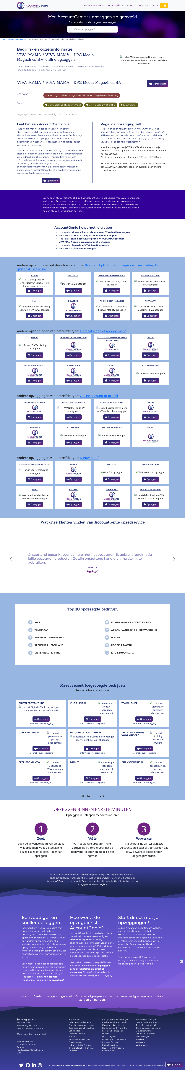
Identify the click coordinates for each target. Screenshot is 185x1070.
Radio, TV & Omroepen (113, 1048)
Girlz (112, 366)
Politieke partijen (110, 1045)
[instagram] (40, 1065)
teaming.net (129, 703)
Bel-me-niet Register (34, 402)
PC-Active (73, 301)
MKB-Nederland (150, 464)
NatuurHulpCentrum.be (86, 732)
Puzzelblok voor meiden (73, 338)
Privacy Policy (143, 1065)
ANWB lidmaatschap (150, 490)
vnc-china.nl (78, 703)
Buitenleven (73, 366)
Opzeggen (159, 83)
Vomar (73, 464)
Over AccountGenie (26, 1044)
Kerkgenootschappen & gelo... (116, 1019)
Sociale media (109, 1051)
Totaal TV (150, 301)
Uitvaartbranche (143, 1031)
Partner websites (25, 1041)
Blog (156, 5)
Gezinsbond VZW (29, 762)
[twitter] (21, 1065)
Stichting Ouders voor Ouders (132, 734)
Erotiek (72, 1036)
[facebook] (28, 1065)
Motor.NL (73, 276)
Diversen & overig (77, 1033)
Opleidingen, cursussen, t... (114, 1039)
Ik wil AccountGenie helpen (30, 1050)
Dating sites (74, 1031)
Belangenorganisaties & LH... (82, 1022)
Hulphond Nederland (49, 637)
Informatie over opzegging (41, 723)
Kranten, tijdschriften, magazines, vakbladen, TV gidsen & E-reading (81, 95)
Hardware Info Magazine (111, 276)
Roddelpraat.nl (121, 645)
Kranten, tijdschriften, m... (114, 1025)
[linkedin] (34, 1065)
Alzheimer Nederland (49, 645)
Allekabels (73, 428)
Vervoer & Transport (145, 1033)
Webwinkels (141, 1045)
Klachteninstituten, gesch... (115, 1022)
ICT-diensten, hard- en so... (81, 1048)
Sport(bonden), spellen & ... (148, 1022)
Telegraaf (41, 630)
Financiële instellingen (79, 1039)
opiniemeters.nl (29, 732)
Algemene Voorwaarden (157, 1065)
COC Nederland (150, 366)
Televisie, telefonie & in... (147, 1025)
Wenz (35, 490)
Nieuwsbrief (129, 105)
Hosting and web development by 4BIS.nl (113, 1065)
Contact (21, 1047)
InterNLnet (112, 490)
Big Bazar (35, 428)
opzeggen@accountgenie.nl (32, 1034)
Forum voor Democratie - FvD (34, 464)
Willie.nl (111, 464)
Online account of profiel (101, 105)
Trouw (34, 338)
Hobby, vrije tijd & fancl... (80, 1045)
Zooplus (73, 490)
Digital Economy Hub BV (76, 1065)
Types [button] (129, 5)
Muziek (105, 1033)
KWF (37, 622)
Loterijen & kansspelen (112, 1031)
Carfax (150, 402)
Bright (74, 762)
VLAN (34, 301)
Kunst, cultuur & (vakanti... (114, 1028)
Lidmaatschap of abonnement (64, 105)
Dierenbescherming (47, 652)
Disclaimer (133, 1065)
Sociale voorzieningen (146, 1019)
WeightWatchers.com (73, 402)
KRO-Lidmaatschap (123, 652)
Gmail (150, 428)
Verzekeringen (143, 1036)
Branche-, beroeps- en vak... (81, 1025)
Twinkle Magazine (150, 276)
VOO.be (150, 338)
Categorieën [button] (113, 5)
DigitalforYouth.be (31, 703)
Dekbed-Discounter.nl (112, 402)
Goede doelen (75, 1042)
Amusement (74, 1019)
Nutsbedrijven (109, 1036)
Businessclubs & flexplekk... (81, 1028)
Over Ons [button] (143, 5)
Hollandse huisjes (112, 428)
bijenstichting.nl (132, 762)
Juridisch (73, 1051)
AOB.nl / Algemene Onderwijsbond (134, 630)
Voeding (140, 1039)
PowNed (116, 637)
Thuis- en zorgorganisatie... (148, 1028)
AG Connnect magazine (112, 301)
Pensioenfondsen (110, 1042)
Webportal (141, 1042)
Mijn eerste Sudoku (34, 366)
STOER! (34, 276)
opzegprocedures (91, 5)
